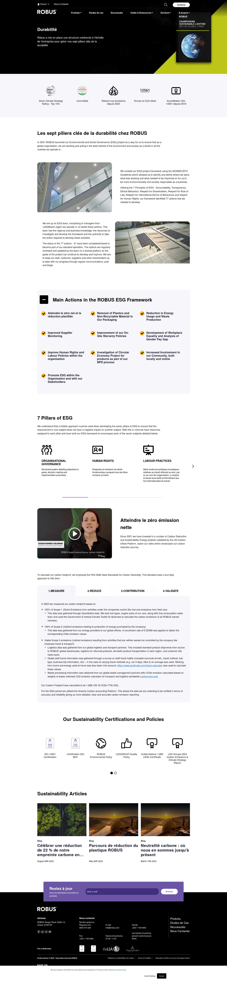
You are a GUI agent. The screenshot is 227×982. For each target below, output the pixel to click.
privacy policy (121, 970)
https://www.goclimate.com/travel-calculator (140, 665)
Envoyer (169, 891)
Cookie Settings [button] (149, 976)
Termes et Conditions (144, 958)
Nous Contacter (180, 931)
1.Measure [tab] (56, 591)
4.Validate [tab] (171, 591)
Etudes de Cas (179, 923)
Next (191, 465)
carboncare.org (149, 676)
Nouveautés (177, 927)
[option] (76, 12)
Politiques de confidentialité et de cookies (121, 958)
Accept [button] (161, 976)
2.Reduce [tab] (94, 591)
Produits (175, 919)
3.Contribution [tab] (132, 591)
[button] (43, 4)
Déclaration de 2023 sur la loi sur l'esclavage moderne (172, 958)
